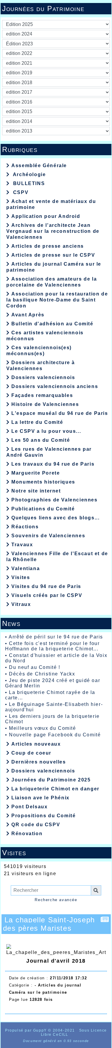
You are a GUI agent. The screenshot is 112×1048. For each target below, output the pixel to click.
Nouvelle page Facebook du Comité (55, 734)
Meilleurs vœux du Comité (42, 728)
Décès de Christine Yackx (42, 673)
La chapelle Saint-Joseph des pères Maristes (49, 924)
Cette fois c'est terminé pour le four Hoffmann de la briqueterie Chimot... (52, 646)
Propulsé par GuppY (26, 1030)
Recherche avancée (56, 900)
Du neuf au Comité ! (34, 667)
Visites (55, 853)
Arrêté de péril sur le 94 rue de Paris (56, 636)
